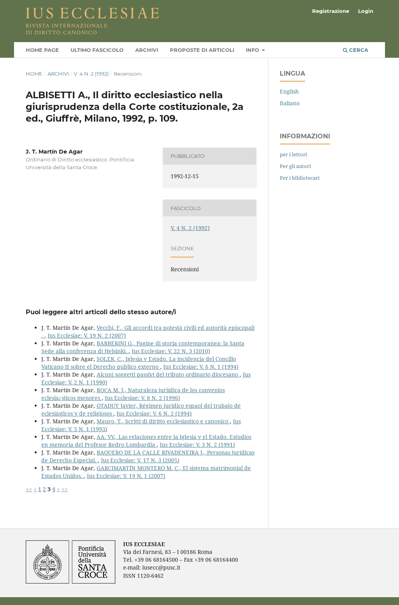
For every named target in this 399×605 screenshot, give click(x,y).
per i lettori (293, 154)
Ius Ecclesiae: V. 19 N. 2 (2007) (87, 335)
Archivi (146, 50)
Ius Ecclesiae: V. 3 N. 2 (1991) (197, 444)
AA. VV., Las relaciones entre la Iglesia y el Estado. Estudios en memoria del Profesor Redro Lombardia (146, 440)
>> (65, 489)
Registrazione (330, 11)
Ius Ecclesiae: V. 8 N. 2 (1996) (142, 398)
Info (253, 50)
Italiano (290, 103)
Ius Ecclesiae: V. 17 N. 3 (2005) (140, 460)
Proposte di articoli (202, 50)
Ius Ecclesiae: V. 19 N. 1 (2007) (126, 475)
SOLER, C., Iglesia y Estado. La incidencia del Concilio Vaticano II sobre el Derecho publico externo (138, 362)
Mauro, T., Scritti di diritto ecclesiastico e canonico (163, 421)
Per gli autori (295, 166)
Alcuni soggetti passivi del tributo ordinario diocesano (168, 374)
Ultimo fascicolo (97, 50)
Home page (42, 50)
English (289, 91)
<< (29, 489)
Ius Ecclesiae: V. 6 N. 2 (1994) (154, 413)
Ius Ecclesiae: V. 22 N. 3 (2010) (171, 351)
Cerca (358, 50)
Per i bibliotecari (300, 177)
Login (365, 11)
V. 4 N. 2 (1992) (91, 74)
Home (34, 74)
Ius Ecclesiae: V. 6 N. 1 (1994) (200, 366)
